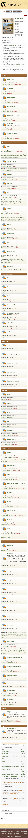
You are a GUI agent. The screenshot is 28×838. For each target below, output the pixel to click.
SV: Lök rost (3, 93)
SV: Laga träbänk (5, 426)
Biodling (9, 174)
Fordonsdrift (22, 460)
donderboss (12, 603)
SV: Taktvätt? (4, 350)
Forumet (24, 830)
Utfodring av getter (9, 217)
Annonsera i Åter (11, 833)
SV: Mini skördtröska (5, 120)
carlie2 (10, 129)
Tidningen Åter (4, 830)
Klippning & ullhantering (9, 203)
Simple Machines (17, 836)
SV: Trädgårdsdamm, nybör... (7, 515)
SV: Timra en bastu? (5, 359)
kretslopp (16, 229)
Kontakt (17, 833)
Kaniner (9, 183)
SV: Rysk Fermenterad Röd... (7, 292)
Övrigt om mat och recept (14, 332)
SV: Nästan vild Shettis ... (6, 238)
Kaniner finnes (8, 652)
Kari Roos (11, 283)
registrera (19, 64)
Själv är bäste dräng (18, 151)
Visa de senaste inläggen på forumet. (11, 793)
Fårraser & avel (10, 199)
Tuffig (15, 166)
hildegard (15, 314)
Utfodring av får (4, 201)
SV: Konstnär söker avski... (7, 612)
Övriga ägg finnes (8, 650)
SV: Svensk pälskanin (5, 188)
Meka (8, 474)
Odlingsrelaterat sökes (13, 580)
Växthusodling (11, 97)
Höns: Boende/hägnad (18, 155)
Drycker (9, 278)
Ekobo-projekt (11, 690)
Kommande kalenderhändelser (11, 778)
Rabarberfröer (4, 585)
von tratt (15, 111)
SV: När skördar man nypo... (7, 533)
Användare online (8, 796)
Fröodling (10, 123)
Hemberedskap (11, 465)
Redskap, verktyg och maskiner (16, 483)
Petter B (15, 739)
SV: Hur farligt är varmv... (6, 179)
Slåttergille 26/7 (4, 550)
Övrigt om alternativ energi (13, 460)
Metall (9, 403)
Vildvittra (17, 213)
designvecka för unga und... (7, 704)
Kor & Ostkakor (20, 679)
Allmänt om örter (11, 536)
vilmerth (16, 662)
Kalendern (24, 831)
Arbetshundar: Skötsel (20, 260)
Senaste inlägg (8, 747)
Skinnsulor (3, 399)
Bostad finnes (11, 616)
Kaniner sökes (7, 635)
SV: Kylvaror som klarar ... (6, 337)
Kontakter (10, 683)
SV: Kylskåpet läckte (5, 386)
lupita (15, 621)
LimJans (14, 319)
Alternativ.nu (13, 45)
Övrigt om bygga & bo (13, 381)
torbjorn (16, 292)
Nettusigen (16, 671)
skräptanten (16, 337)
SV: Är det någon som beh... (7, 506)
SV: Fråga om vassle (5, 310)
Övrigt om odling (12, 133)
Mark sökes (10, 598)
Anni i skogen (17, 470)
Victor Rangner (17, 721)
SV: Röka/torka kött (5, 328)
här (15, 71)
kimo (14, 576)
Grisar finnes (15, 650)
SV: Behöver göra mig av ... (7, 470)
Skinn (8, 394)
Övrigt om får (4, 204)
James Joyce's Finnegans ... (7, 721)
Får (8, 192)
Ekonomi (9, 501)
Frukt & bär (10, 79)
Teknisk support (11, 728)
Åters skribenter (11, 830)
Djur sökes (10, 625)
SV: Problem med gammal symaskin (10, 761)
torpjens (13, 359)
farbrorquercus (13, 550)
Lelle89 (15, 695)
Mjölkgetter (22, 219)
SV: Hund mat (4, 256)
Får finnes (21, 650)
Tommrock (9, 630)
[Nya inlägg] (4, 79)
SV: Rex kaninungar (5, 646)
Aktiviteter (10, 545)
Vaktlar (2, 170)
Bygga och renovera (13, 345)
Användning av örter (19, 536)
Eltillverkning (4, 461)
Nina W (24, 269)
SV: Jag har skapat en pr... (6, 739)
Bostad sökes (11, 607)
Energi (9, 452)
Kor (8, 242)
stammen (12, 524)
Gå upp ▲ (16, 834)
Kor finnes (13, 652)
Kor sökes (13, 635)
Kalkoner (21, 168)
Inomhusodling (11, 106)
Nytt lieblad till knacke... (6, 576)
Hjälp (11, 834)
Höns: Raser (10, 154)
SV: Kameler (19, 269)
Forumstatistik (8, 786)
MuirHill (16, 612)
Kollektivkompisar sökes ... (7, 621)
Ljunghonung (14, 328)
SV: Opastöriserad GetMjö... (7, 662)
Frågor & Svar (19, 831)
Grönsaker (10, 88)
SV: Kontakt (17, 686)
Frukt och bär (11, 296)
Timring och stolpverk (13, 354)
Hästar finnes (19, 652)
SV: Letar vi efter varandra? (8, 755)
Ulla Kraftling (17, 533)
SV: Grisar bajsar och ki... (6, 229)
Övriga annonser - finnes (14, 666)
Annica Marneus (17, 84)
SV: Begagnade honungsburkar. (9, 776)
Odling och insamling (5, 537)
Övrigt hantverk (11, 439)
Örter (8, 528)
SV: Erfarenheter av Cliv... (6, 368)
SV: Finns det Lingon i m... (6, 84)
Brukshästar (10, 233)
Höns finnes (10, 648)
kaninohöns (13, 646)
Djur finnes (10, 641)
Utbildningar (10, 699)
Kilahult (15, 567)
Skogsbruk (10, 519)
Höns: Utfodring (9, 155)
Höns (8, 146)
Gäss (18, 168)
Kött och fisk (10, 323)
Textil (8, 412)
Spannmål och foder (13, 115)
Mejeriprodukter (12, 305)
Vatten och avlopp (12, 363)
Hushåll (9, 492)
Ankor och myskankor (12, 168)
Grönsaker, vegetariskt (13, 313)
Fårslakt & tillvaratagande (20, 203)
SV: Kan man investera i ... (6, 247)
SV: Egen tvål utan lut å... (6, 444)
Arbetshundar (11, 251)
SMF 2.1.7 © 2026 (10, 836)
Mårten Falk (16, 497)
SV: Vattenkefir (4, 283)
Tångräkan (16, 435)
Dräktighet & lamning (19, 199)
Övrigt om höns (14, 157)
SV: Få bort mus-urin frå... (6, 417)
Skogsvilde (10, 93)
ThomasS (23, 776)
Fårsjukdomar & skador (14, 201)
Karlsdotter (14, 120)
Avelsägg (3, 630)
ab (25, 679)
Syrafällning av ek (5, 524)
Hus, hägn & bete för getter (13, 219)
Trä (8, 421)
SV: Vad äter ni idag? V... (6, 319)
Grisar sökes (15, 634)
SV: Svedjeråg (4, 129)
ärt (15, 704)
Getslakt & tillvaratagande (7, 220)
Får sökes (20, 634)
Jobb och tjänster (12, 675)
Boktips (9, 711)
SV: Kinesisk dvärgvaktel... (6, 166)
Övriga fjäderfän (8, 170)
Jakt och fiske (11, 510)
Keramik (9, 430)
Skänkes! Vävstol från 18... (7, 671)
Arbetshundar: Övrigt (5, 262)
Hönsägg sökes (16, 632)
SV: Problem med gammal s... (7, 488)
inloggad (9, 66)
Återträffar (10, 553)
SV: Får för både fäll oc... (6, 197)
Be (3, 804)
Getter (9, 208)
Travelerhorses (17, 138)
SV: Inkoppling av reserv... (6, 457)
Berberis (10, 256)
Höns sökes (9, 632)
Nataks (15, 479)
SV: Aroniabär (4, 301)
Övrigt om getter (16, 220)
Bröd (8, 287)
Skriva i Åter (10, 831)
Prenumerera (4, 831)
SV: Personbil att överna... (6, 479)
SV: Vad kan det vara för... (6, 435)
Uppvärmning (11, 372)
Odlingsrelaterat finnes (14, 571)
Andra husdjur (11, 266)
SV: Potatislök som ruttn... (6, 138)
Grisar (9, 224)
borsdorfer (16, 102)
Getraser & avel (10, 216)
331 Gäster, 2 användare (10, 798)
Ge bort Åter (3, 833)
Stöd (17, 830)
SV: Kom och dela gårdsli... (7, 695)
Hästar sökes (18, 635)
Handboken (24, 833)
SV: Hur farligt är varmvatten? (9, 760)
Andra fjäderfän (11, 161)
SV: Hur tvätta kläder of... (6, 497)
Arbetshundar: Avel (11, 259)
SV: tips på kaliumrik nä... (6, 102)
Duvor (25, 168)
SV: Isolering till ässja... (6, 408)
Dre (14, 417)
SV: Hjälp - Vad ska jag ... (6, 111)
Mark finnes (10, 589)
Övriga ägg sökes (8, 634)
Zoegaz (12, 594)
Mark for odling (4, 603)
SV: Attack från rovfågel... (6, 151)
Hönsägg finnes (16, 648)
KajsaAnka (15, 238)
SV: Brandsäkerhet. (5, 377)
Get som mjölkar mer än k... (7, 213)
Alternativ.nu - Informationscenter (11, 744)
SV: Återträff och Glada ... (6, 567)
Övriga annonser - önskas (14, 657)
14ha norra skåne (5, 594)
